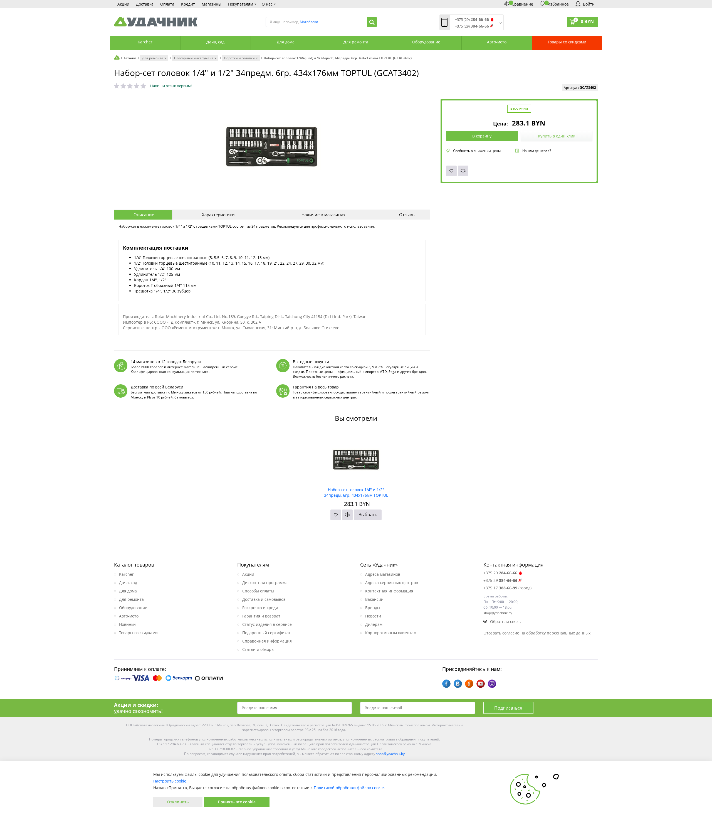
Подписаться (508, 708)
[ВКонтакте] (458, 684)
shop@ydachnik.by (390, 753)
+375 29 (500, 572)
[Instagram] (492, 684)
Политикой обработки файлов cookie (349, 787)
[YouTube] (480, 684)
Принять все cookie (237, 801)
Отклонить (178, 801)
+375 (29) (472, 19)
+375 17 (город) (507, 587)
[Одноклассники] (469, 684)
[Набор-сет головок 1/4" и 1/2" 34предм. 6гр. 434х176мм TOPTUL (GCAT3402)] (356, 457)
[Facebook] (446, 684)
